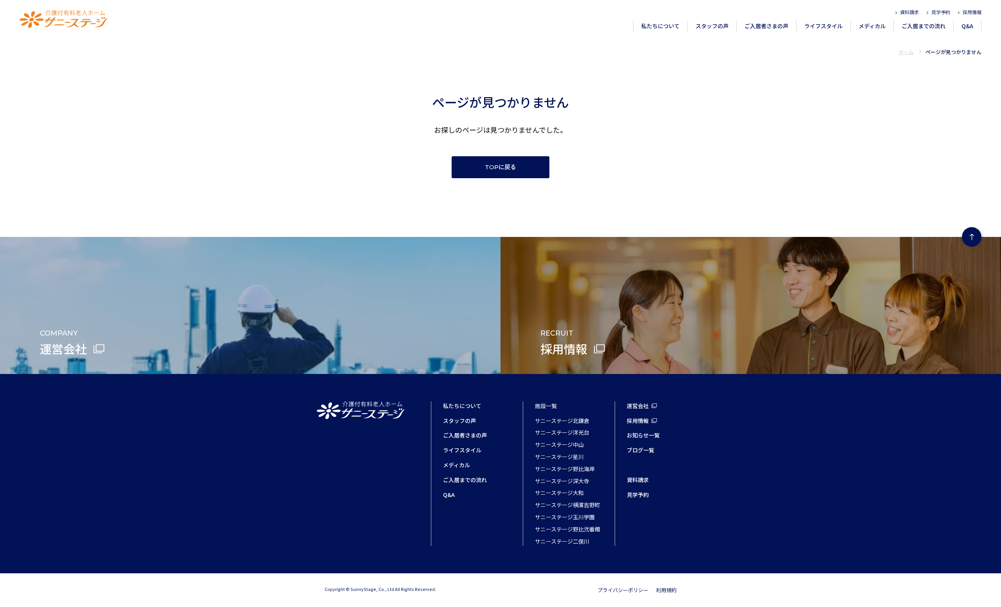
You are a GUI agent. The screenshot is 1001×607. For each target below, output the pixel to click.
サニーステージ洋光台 (562, 432)
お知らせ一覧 (643, 435)
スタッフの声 (712, 26)
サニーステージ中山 (559, 444)
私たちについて (660, 26)
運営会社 (638, 406)
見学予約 (940, 12)
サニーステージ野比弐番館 (567, 529)
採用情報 (972, 12)
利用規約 (666, 590)
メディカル (872, 26)
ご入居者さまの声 (766, 26)
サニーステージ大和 (559, 493)
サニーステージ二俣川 (562, 541)
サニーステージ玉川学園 (565, 517)
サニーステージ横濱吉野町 (567, 505)
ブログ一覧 (640, 450)
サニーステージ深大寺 (562, 481)
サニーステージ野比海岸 (565, 469)
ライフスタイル (823, 26)
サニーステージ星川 (559, 457)
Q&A (967, 26)
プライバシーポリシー (622, 590)
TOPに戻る (500, 167)
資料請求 (909, 12)
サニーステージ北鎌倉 (562, 421)
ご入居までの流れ (923, 26)
